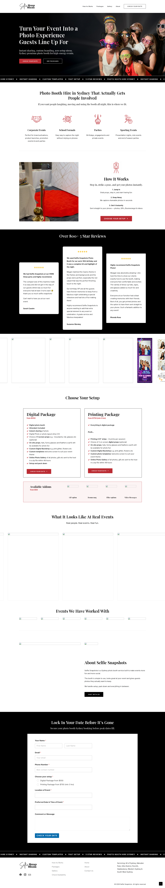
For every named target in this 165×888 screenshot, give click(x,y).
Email (38, 753)
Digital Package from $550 (51, 780)
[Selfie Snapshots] (27, 6)
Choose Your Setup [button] (115, 219)
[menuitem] (89, 6)
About (118, 6)
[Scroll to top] (161, 883)
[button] (20, 875)
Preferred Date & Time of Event (49, 802)
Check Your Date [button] (30, 61)
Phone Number (42, 765)
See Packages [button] (53, 61)
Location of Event (43, 790)
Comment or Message (45, 814)
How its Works (88, 6)
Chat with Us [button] (94, 694)
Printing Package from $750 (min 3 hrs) (57, 784)
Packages (100, 6)
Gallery (109, 6)
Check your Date (47, 835)
